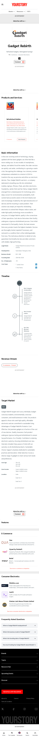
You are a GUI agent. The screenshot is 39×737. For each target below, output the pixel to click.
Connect (18, 62)
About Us (4, 698)
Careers (16, 698)
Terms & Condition (6, 701)
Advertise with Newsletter (12, 692)
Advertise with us (18, 21)
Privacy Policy (30, 698)
